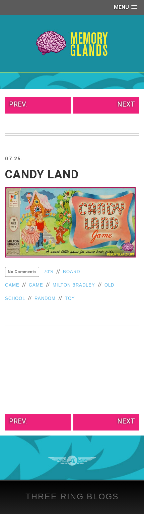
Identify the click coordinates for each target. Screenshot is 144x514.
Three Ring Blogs (72, 496)
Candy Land (42, 174)
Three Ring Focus (72, 461)
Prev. (18, 104)
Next (126, 104)
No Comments (22, 272)
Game (36, 285)
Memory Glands (72, 43)
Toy (70, 298)
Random (45, 298)
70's (49, 271)
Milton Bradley (74, 285)
